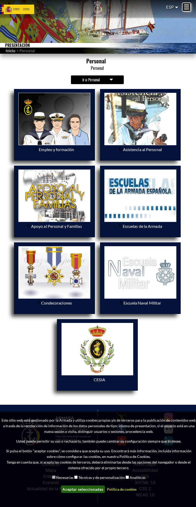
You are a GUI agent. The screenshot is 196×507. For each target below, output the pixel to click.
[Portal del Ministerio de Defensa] (24, 9)
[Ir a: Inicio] (98, 8)
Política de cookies (122, 489)
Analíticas (137, 477)
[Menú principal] (186, 7)
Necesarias (65, 477)
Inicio (10, 50)
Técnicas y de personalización (101, 477)
